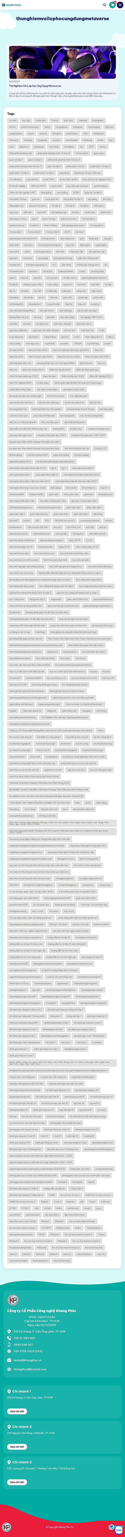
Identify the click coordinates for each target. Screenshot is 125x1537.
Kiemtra (71, 1201)
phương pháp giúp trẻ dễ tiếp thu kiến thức (47, 612)
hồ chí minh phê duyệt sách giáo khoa (55, 461)
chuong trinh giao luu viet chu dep (66, 1083)
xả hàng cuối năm (47, 815)
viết (37, 1208)
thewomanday (45, 546)
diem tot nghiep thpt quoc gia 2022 (71, 350)
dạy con (13, 212)
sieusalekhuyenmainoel (21, 815)
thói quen (99, 205)
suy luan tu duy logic (47, 389)
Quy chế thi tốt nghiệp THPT (97, 179)
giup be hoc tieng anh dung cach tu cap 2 (77, 592)
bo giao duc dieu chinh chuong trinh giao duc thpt (34, 448)
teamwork (52, 651)
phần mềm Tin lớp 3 (100, 166)
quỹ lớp (90, 527)
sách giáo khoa (43, 251)
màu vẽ (81, 304)
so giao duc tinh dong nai (53, 1077)
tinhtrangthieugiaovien (20, 507)
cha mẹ (24, 278)
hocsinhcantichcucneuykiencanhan (73, 665)
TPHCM (77, 343)
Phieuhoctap (62, 1228)
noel (65, 809)
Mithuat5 (14, 1241)
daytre (68, 304)
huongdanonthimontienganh (48, 963)
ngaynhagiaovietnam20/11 (22, 238)
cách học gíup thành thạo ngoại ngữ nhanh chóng (34, 776)
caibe (59, 1208)
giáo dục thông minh (88, 258)
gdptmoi (24, 146)
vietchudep (71, 140)
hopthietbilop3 (17, 756)
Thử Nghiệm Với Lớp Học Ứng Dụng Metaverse (35, 85)
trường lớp (52, 291)
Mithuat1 (59, 1221)
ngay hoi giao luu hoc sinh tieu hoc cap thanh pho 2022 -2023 (40, 1162)
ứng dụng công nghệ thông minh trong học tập (71, 852)
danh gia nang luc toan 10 (22, 1136)
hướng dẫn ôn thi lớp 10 (58, 937)
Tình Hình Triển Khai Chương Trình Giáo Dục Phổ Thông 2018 (39, 783)
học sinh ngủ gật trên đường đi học (26, 566)
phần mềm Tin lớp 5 (44, 173)
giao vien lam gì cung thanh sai (63, 606)
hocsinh (64, 343)
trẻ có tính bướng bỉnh (91, 415)
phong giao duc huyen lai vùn (23, 1129)
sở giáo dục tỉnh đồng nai (22, 1077)
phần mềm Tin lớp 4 (19, 173)
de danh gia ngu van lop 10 (55, 1103)
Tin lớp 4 (55, 205)
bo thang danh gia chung (74, 684)
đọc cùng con (67, 238)
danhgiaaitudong (18, 911)
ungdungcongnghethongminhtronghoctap (30, 858)
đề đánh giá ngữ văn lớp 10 (22, 1103)
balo (77, 802)
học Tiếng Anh (16, 599)
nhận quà (93, 238)
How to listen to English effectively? (84, 704)
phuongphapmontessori (94, 278)
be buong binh (67, 415)
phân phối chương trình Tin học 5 (25, 166)
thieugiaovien (105, 494)
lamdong (87, 140)
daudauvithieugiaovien (49, 507)
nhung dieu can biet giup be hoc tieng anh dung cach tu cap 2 (39, 579)
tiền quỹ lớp (61, 533)
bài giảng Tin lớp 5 (73, 199)
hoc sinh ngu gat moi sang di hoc (66, 566)
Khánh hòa (14, 612)
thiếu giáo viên (71, 494)
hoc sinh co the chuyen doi (87, 865)
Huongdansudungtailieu (21, 1234)
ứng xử (107, 238)
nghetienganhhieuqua (49, 704)
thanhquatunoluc (42, 983)
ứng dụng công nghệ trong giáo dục (88, 845)
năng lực (66, 291)
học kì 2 (104, 487)
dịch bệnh (33, 337)
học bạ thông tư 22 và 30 (84, 678)
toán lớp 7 (82, 1042)
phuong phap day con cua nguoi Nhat (55, 363)
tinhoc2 (26, 1254)
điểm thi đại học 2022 (73, 376)
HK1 (37, 520)
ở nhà (76, 337)
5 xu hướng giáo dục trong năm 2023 (77, 891)
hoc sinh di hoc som (45, 553)
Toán (101, 330)
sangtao (95, 304)
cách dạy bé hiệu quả (44, 415)
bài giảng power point (73, 225)
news (100, 730)
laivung (12, 1116)
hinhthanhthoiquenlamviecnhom (25, 651)
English (12, 710)
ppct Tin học (49, 218)
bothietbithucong (103, 743)
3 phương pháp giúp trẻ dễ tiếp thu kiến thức (31, 619)
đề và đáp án (88, 487)
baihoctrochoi (101, 924)
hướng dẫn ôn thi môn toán (64, 950)
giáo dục (68, 120)
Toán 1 (92, 1201)
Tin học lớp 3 (81, 153)
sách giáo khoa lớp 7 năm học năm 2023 (29, 481)
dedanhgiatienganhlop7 (87, 996)
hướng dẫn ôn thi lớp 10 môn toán (25, 944)
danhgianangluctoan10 (86, 1129)
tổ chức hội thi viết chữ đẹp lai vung (87, 1116)
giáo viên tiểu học (39, 514)
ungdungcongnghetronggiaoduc (25, 852)
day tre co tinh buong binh (22, 422)
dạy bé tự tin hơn (76, 769)
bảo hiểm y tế (74, 527)
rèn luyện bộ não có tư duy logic (25, 396)
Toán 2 (57, 1201)
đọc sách (14, 251)
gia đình (51, 317)
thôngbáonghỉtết (64, 878)
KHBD (52, 1195)
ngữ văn (95, 284)
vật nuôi (27, 212)
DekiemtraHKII (16, 494)
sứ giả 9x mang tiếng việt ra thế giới (59, 970)
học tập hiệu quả (78, 396)
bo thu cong (82, 743)
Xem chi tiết (17, 1411)
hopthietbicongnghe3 (66, 750)
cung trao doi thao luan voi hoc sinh (68, 625)
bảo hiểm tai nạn (97, 533)
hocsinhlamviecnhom (20, 658)
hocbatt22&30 (33, 678)
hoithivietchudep (55, 1116)
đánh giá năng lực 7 (96, 1016)
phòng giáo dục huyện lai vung (65, 1123)
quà (82, 238)
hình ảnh (60, 251)
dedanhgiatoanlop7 (53, 1029)
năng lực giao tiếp (32, 284)
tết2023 (13, 885)
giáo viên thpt (81, 514)
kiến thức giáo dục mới (55, 560)
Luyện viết (56, 186)
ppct (34, 218)
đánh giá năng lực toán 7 (46, 1049)
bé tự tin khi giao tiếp (100, 769)
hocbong (101, 710)
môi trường (14, 343)
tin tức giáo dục (41, 904)
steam (87, 1208)
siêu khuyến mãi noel (83, 809)
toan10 (57, 1136)
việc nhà (41, 212)
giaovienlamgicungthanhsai (97, 606)
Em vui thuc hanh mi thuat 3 (86, 1241)
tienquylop (78, 533)
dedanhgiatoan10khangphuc (98, 1149)
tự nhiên (13, 323)
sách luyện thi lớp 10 (92, 957)
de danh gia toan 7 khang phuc (89, 1036)
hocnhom (80, 658)
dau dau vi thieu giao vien (84, 501)
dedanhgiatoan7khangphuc (55, 1036)
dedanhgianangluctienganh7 (56, 996)
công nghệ (43, 258)
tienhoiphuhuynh (41, 533)
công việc (41, 120)
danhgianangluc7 (17, 990)
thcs (85, 133)
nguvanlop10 (85, 1109)
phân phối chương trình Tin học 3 (54, 153)
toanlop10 (89, 1136)
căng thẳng (50, 337)
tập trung (96, 291)
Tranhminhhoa (94, 1228)
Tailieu (101, 1234)
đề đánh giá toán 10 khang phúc (25, 1149)
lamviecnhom (70, 651)
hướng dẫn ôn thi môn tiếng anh (25, 957)
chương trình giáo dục (99, 428)
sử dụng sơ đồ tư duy (102, 625)
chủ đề (37, 291)
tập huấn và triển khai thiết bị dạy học (28, 428)
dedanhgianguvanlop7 (92, 990)
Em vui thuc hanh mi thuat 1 (22, 1228)
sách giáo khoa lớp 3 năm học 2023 (81, 474)
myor (99, 1208)
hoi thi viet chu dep (31, 1116)
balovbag (14, 809)
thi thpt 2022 (16, 350)
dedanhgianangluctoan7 (56, 1022)
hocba (106, 671)
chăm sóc (90, 212)
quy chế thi (32, 179)
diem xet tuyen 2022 (33, 369)
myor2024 (14, 1214)
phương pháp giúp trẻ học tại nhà (25, 638)
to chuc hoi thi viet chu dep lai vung (27, 1123)
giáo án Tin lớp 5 (93, 192)
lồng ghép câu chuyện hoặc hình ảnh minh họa (73, 632)
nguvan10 (94, 1103)
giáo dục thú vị (84, 323)
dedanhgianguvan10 (74, 1096)
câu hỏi (37, 278)
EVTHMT (46, 1228)
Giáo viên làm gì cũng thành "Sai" (25, 606)
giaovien (88, 494)
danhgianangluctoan (102, 1142)
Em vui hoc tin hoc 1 (70, 1195)
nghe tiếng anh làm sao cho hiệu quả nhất (73, 697)
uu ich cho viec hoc (74, 402)
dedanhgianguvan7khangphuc (61, 990)
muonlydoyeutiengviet (89, 976)
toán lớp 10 (72, 1136)
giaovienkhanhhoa (102, 599)
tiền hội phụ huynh (18, 533)
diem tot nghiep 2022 (20, 382)
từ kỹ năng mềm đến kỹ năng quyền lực (77, 917)
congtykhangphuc (68, 885)
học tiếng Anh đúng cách (88, 579)
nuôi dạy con (32, 343)
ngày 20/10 (75, 540)
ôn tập (108, 284)
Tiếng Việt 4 (76, 1188)
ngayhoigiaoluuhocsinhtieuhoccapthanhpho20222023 (37, 1169)
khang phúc (58, 428)
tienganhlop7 (68, 1003)
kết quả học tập (97, 251)
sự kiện (12, 120)
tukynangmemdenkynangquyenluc (26, 924)
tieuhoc (56, 140)
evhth (100, 140)
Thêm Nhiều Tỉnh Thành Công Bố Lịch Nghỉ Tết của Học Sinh (39, 802)
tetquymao (105, 885)
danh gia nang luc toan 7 (21, 1055)
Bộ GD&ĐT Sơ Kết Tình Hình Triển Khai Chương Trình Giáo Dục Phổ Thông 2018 (48, 789)
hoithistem (73, 1208)
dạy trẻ (13, 369)
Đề (81, 1201)
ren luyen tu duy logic (73, 389)
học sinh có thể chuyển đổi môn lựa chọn (29, 878)
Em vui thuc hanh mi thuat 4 (66, 1247)
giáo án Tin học (68, 218)
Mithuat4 (42, 1247)
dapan (91, 1182)
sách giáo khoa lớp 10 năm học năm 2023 (76, 481)
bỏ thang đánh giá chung (44, 684)
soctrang (53, 146)
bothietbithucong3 (45, 743)
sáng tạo (81, 291)
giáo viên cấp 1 (73, 507)
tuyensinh (50, 343)
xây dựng (66, 264)
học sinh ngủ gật (80, 560)
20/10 (89, 540)
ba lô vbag (30, 809)
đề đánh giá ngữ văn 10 (47, 1096)
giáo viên (53, 494)
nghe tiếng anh (69, 710)
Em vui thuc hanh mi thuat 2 (78, 1234)
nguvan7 (36, 990)
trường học (14, 264)
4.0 (54, 264)
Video (78, 1228)
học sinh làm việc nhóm (93, 651)
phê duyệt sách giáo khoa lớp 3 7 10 (27, 468)
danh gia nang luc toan (75, 1142)
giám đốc (68, 297)
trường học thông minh (87, 264)
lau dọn (75, 212)
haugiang (42, 140)
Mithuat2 (54, 1234)
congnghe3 (51, 756)
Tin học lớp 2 (88, 218)
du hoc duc (69, 330)
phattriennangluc (30, 127)
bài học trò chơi (80, 924)
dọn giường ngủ (58, 212)
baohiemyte (15, 527)
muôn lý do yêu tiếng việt (59, 976)
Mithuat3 (62, 1241)
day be (101, 363)
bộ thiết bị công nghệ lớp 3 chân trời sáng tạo (32, 763)
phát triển (98, 297)
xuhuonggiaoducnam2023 (57, 898)
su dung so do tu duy (19, 632)
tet (81, 146)
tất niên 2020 (47, 310)
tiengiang (38, 146)
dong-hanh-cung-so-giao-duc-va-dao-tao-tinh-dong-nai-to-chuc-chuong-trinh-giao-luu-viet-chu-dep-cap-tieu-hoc (59, 1063)
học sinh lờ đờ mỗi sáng (99, 566)
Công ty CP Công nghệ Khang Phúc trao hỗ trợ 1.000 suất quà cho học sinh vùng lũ (50, 730)
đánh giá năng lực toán (46, 1142)
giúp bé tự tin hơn (53, 769)
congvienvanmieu (104, 1169)
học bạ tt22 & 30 (18, 684)
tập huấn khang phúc (74, 422)
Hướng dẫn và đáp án (54, 1188)
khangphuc (98, 120)
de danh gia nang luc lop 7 (81, 1029)
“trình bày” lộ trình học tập (93, 904)
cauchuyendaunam (89, 520)
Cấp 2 (110, 337)
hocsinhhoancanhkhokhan (22, 717)
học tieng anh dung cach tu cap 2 (95, 586)
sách (27, 251)
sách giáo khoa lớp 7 (19, 474)
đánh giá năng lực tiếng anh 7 (23, 1022)
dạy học (13, 258)
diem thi (99, 350)
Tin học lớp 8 (34, 232)
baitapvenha (48, 238)
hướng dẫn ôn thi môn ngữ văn (61, 957)
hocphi (108, 520)
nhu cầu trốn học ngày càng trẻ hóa (71, 931)
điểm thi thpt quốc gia (87, 369)
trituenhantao (16, 271)
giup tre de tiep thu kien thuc (73, 619)
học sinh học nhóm (45, 658)
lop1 (111, 140)
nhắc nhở (13, 245)
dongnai (57, 133)
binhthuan (99, 133)
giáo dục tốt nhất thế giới (46, 330)
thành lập (83, 297)
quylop (102, 527)
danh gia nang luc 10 (19, 1142)
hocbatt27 (14, 678)
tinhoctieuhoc (84, 1254)
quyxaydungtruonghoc (51, 540)
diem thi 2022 (16, 356)
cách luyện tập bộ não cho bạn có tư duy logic (78, 382)
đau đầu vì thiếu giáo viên (53, 501)
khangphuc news (65, 858)
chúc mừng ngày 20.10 (87, 546)
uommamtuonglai (18, 1260)
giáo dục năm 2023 (86, 898)
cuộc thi (101, 1254)
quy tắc (70, 245)
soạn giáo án (51, 199)
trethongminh (16, 304)
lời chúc (79, 232)
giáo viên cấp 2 (94, 507)
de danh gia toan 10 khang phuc (63, 1149)
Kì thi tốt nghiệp (17, 186)
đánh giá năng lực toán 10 (57, 1129)
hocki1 (27, 520)
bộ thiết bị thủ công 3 (77, 737)
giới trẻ (64, 337)
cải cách (28, 245)
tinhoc (12, 127)
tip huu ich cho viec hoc (21, 402)
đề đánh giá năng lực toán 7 (23, 1029)
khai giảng (46, 192)
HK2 (47, 520)
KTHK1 (12, 1208)
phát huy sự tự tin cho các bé (24, 769)
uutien (107, 343)
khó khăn (28, 297)
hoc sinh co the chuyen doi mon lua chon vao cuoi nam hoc (39, 872)
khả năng (13, 297)
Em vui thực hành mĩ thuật (82, 1221)
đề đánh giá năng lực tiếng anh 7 (25, 1009)
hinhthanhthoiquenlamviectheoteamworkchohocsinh (36, 645)
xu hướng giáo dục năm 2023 (23, 898)
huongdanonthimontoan (80, 963)
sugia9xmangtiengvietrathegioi (25, 976)
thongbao (69, 146)
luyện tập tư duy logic (20, 389)
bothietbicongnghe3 (19, 743)
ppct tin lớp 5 (54, 166)
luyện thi (67, 284)
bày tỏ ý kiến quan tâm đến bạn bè (26, 671)
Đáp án (44, 1201)
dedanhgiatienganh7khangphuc (25, 1003)
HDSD (41, 1234)
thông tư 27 (100, 448)
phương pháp (97, 271)
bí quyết (13, 284)
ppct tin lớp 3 (16, 159)
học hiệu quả (105, 409)
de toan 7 (66, 1042)
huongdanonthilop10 (86, 937)
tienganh (86, 710)
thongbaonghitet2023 (90, 878)
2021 (91, 146)
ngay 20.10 (64, 546)
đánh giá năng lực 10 (43, 1109)
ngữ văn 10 (79, 1103)
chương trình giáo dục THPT (52, 435)
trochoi (27, 323)
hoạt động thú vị (93, 337)
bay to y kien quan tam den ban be (67, 671)
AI (106, 264)
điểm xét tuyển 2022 (59, 369)
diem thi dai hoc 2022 (69, 356)
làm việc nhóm (67, 317)
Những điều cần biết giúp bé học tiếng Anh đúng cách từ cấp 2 (70, 573)
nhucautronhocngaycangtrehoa (25, 937)
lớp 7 (64, 468)
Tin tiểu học (15, 179)
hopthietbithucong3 (93, 750)
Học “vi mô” (38, 911)
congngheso (15, 133)
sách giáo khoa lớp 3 (82, 468)
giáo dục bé (86, 363)
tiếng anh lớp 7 (74, 1016)
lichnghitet (88, 885)
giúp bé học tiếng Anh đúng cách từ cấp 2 (30, 592)
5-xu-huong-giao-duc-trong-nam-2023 (31, 891)
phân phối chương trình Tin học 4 (64, 159)
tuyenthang (93, 343)
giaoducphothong (63, 258)
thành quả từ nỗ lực (19, 983)
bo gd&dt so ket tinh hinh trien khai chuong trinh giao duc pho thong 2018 (46, 796)
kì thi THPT (49, 179)
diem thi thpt (49, 376)
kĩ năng (24, 291)
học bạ (93, 671)
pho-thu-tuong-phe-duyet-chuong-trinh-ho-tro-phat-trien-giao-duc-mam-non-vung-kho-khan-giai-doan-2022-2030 (59, 823)
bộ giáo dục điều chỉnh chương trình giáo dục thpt (34, 442)
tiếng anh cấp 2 (37, 599)
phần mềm (106, 212)
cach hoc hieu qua (18, 415)
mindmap (40, 632)
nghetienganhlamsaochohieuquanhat (28, 697)
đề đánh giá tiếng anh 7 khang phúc (27, 1016)
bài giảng (92, 199)
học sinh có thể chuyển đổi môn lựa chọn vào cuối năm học (38, 865)
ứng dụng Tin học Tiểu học (88, 173)
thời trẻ (53, 297)
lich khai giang (82, 455)
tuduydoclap (53, 304)
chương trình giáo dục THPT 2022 (88, 435)
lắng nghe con (16, 205)
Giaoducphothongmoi (49, 245)
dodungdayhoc (40, 1260)
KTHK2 (25, 1208)
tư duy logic (43, 382)
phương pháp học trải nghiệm (47, 409)
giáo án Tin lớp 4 (37, 205)
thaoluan (13, 140)
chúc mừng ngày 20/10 (21, 546)
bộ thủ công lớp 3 (102, 737)
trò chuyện (52, 278)
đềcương (97, 514)
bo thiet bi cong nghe (20, 750)
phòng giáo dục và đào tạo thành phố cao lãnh (33, 1175)
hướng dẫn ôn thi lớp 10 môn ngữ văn (27, 950)
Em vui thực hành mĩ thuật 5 (38, 1241)
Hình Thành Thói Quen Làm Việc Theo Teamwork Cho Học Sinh (79, 638)
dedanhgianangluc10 (19, 1096)
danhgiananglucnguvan (85, 983)
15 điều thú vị (69, 278)
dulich (47, 127)
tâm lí (12, 278)
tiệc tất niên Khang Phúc (21, 310)
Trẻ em (54, 120)
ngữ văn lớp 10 (66, 1109)
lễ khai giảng (15, 455)
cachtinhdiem (100, 186)
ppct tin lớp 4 (35, 159)
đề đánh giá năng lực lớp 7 (22, 1036)
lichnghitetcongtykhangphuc (38, 885)
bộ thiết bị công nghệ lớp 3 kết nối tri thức (84, 756)
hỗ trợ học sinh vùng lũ (20, 737)
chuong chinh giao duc (20, 435)
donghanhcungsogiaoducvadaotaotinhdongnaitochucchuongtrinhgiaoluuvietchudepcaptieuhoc (58, 1070)
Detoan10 (71, 487)
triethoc (34, 225)
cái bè (47, 1208)
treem (31, 133)
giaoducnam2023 (18, 904)
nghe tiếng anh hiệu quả (21, 704)
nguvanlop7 (63, 983)
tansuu (102, 146)
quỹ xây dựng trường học (21, 540)
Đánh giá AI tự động (65, 904)
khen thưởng (50, 225)
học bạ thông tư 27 (56, 678)
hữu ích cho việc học (49, 402)
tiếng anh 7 (55, 1016)
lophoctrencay (17, 225)
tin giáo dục (42, 323)
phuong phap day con (20, 363)
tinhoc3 (40, 1254)
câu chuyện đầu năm (38, 527)
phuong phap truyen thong (80, 409)
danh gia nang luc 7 (18, 1049)
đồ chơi (37, 317)
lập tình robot (52, 1214)
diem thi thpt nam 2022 (97, 356)
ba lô (88, 802)
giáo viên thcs (61, 514)
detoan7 (13, 520)
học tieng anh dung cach (21, 586)
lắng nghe (85, 245)
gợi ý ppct (99, 153)
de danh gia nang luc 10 (86, 1090)
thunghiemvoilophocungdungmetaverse (29, 724)
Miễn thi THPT (38, 186)
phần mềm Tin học (76, 166)
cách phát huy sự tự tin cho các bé (78, 763)
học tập (26, 120)
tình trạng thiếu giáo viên (21, 501)
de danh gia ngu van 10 (101, 1096)
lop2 (11, 146)
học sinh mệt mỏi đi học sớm (74, 553)
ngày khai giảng (61, 455)
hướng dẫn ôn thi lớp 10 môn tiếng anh (67, 944)
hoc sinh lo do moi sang (21, 573)
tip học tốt (95, 402)
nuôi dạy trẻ (87, 330)
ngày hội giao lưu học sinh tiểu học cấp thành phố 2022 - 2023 (40, 1155)
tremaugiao (94, 127)
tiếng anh (51, 710)
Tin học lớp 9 (52, 232)
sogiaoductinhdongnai (82, 1077)
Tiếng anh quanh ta (31, 710)
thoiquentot (35, 304)
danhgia (28, 140)
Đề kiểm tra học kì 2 (65, 520)
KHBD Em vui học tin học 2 (22, 1201)
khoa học (48, 271)
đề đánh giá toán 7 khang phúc (24, 1042)
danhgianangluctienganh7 (93, 1003)
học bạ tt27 (108, 678)
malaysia (77, 127)
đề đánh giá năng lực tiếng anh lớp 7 (65, 1009)
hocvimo (54, 911)
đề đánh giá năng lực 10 (57, 1090)
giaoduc (33, 271)
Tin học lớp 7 (15, 232)
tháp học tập (76, 251)
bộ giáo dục (76, 428)
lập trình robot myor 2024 (22, 1221)
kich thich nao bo (55, 396)
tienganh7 (51, 1003)
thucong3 (35, 756)
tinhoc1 (13, 1254)
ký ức (41, 297)
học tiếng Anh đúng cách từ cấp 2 (56, 586)
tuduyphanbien (65, 271)
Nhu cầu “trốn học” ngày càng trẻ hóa (28, 931)
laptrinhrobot (33, 1214)
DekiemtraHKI (36, 494)
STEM (76, 192)
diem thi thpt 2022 (37, 350)
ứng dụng (64, 173)
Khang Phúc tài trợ (18, 317)
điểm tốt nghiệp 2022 (100, 376)
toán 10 (44, 1136)
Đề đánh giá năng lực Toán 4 (23, 1188)
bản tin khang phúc (89, 858)
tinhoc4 (53, 1254)
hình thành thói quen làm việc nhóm (86, 645)
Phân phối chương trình (20, 153)
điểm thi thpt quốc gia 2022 (23, 376)
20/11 (67, 232)
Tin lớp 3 (70, 205)
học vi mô (69, 911)
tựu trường (62, 192)
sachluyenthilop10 (18, 963)
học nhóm (65, 658)
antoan (43, 133)
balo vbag (101, 802)
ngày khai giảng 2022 (20, 461)
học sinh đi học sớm (19, 553)
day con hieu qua (49, 422)
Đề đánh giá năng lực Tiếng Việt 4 (26, 1195)
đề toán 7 (51, 1042)
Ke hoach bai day (94, 1247)
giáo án (36, 199)
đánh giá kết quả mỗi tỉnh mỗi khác (26, 691)
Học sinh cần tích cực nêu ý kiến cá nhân (29, 665)
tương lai (27, 258)
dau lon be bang (62, 1260)
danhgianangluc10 (18, 1109)
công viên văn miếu (80, 1169)
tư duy (82, 271)
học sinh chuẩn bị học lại (77, 448)
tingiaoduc (56, 599)
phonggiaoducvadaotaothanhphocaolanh (30, 1182)
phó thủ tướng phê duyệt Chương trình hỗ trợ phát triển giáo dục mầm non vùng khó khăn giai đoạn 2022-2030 (58, 831)
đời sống (107, 199)
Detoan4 (62, 1182)
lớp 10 (12, 291)
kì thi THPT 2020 (68, 179)
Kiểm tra (105, 1201)
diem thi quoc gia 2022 (40, 356)
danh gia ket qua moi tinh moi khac (67, 691)
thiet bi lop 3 (43, 750)
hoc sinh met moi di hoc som (23, 560)
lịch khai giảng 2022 (38, 455)
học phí (57, 527)
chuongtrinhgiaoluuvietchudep (24, 1090)
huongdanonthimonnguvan (22, 970)
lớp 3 (53, 468)
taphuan (83, 120)
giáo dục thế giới (62, 323)
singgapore (62, 127)
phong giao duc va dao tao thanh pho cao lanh (85, 1175)
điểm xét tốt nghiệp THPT (22, 192)
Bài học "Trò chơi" (58, 924)
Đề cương (56, 487)
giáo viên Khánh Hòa (77, 599)
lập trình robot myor (75, 1214)
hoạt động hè (16, 337)
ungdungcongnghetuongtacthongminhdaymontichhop (36, 845)
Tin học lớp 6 (96, 225)
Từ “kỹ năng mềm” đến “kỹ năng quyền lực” (30, 917)
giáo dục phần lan (18, 330)
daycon (109, 127)
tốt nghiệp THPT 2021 (91, 317)
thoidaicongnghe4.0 (36, 264)
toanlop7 (97, 1042)
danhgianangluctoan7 (75, 1049)
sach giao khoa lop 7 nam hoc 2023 (27, 487)
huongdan (78, 1182)
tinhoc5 (67, 1254)
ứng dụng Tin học (18, 218)
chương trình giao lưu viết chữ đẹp (26, 1083)
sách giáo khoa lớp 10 (47, 474)
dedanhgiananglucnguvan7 (22, 996)
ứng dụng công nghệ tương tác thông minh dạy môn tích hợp (39, 839)
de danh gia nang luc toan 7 (87, 1022)
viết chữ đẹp (65, 310)
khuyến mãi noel (49, 809)
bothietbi (65, 743)
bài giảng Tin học (17, 199)
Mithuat (45, 1221)
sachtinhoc (72, 133)
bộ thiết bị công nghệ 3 (49, 737)
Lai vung (101, 1109)
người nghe (100, 245)
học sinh (81, 284)
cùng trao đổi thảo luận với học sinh (27, 625)
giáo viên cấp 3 (17, 514)
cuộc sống (52, 284)
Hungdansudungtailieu (20, 1247)
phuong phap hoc (18, 409)
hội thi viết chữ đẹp (87, 310)
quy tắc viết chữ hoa (77, 186)
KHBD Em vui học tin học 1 (98, 1195)
